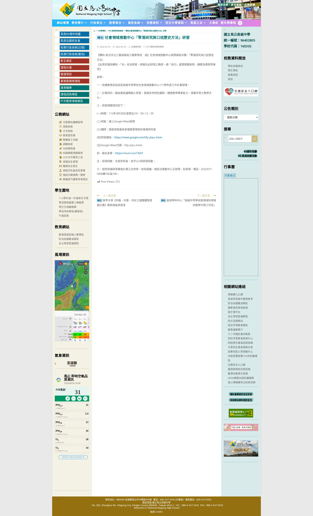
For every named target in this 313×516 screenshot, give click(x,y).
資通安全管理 (70, 161)
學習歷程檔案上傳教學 (71, 202)
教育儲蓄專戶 (235, 329)
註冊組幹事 (136, 46)
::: (55, 21)
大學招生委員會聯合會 (240, 347)
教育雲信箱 (68, 135)
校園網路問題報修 (72, 152)
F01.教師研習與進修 (155, 46)
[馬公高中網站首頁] (89, 9)
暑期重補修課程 (70, 81)
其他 (230, 79)
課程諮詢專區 (68, 94)
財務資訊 (233, 74)
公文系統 (67, 130)
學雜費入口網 (235, 294)
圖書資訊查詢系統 (238, 307)
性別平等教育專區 (238, 325)
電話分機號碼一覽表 (73, 174)
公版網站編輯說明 (72, 122)
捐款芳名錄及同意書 (73, 170)
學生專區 (233, 70)
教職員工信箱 (70, 139)
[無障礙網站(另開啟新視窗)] (241, 413)
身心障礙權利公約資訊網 (241, 382)
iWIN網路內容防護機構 (241, 377)
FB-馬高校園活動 (247, 155)
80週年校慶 (250, 151)
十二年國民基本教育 (239, 334)
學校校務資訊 (235, 66)
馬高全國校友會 (70, 40)
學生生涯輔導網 (67, 206)
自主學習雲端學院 (69, 243)
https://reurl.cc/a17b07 (129, 153)
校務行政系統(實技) (72, 54)
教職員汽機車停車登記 (75, 179)
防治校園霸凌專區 (69, 239)
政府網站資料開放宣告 (241, 400)
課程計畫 (66, 67)
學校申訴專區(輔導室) (71, 211)
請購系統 (67, 144)
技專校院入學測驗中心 (240, 351)
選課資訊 (66, 74)
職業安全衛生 (70, 166)
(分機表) (179, 499)
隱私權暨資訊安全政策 (241, 394)
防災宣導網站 (235, 320)
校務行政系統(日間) (72, 47)
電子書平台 (234, 312)
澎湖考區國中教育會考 (240, 298)
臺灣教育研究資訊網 (239, 369)
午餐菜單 (64, 215)
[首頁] (94, 31)
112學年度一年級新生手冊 (73, 198)
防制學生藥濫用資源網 (240, 342)
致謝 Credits (156, 512)
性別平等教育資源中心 (240, 338)
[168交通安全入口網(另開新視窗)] (241, 93)
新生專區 (66, 61)
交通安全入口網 (236, 364)
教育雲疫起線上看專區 (71, 234)
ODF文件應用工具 (72, 157)
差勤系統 (67, 126)
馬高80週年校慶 (70, 34)
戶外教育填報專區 (71, 101)
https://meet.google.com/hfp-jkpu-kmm (138, 137)
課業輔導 (66, 87)
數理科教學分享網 (238, 373)
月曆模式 (230, 175)
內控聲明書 (68, 148)
